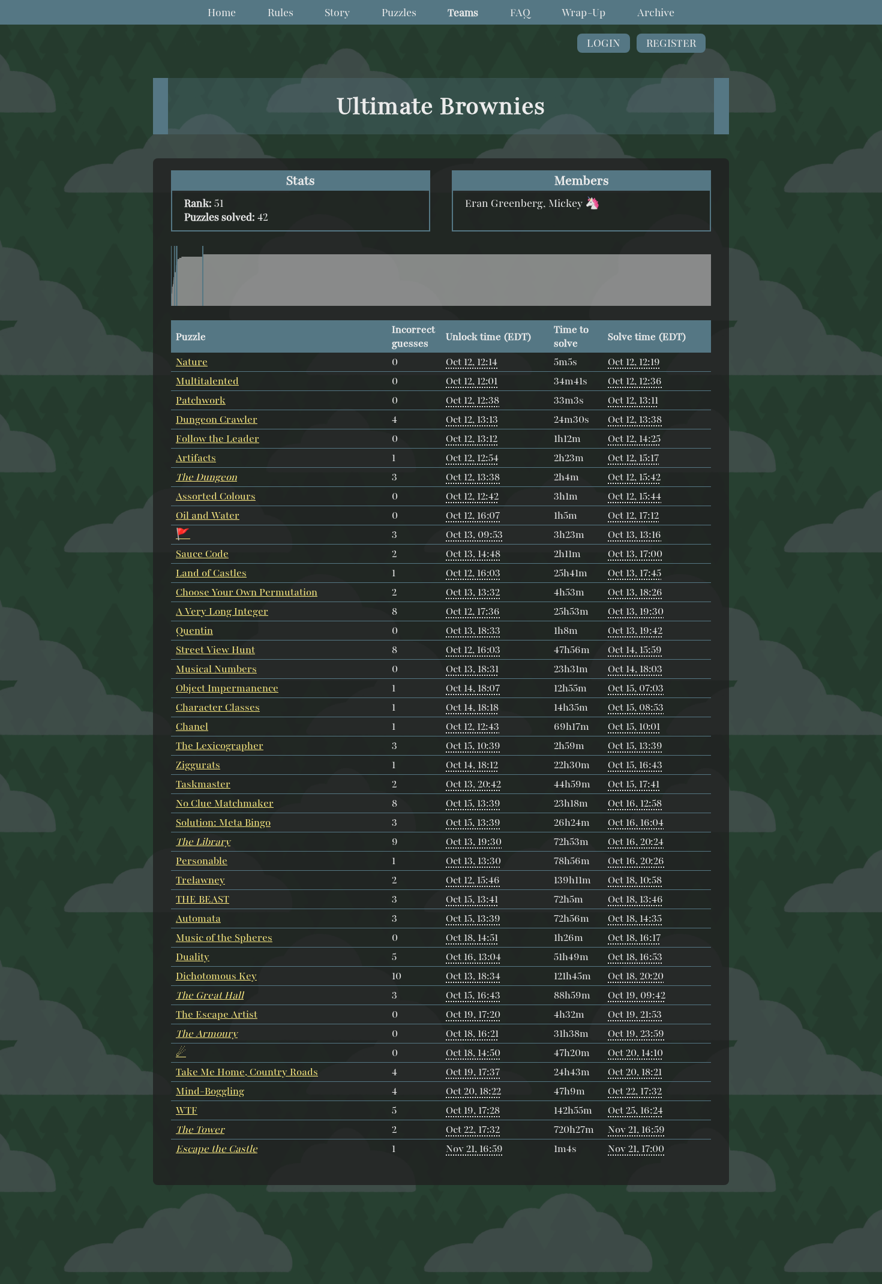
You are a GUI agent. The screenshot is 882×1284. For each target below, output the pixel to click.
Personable (201, 861)
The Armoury (207, 1034)
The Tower (200, 1129)
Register (671, 43)
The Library (203, 842)
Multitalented (207, 381)
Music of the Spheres (224, 938)
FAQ (520, 12)
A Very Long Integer (222, 611)
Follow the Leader (217, 439)
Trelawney (200, 880)
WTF (186, 1110)
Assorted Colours (216, 496)
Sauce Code (202, 554)
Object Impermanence (227, 688)
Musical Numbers (216, 669)
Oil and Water (207, 515)
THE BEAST (202, 899)
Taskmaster (203, 784)
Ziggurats (198, 765)
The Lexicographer (219, 746)
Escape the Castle (216, 1149)
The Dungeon (206, 477)
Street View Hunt (215, 650)
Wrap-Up (583, 12)
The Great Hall (210, 995)
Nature (192, 362)
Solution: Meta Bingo (223, 822)
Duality (192, 957)
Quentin (194, 631)
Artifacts (196, 458)
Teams (463, 12)
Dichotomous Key (216, 976)
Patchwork (201, 400)
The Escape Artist (216, 1014)
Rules (280, 12)
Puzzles (399, 12)
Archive (655, 12)
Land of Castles (211, 573)
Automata (198, 918)
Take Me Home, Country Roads (247, 1072)
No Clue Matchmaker (225, 803)
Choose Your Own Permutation (246, 592)
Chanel (192, 726)
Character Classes (218, 707)
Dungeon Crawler (216, 419)
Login (603, 43)
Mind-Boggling (210, 1091)
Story (337, 12)
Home (222, 12)
